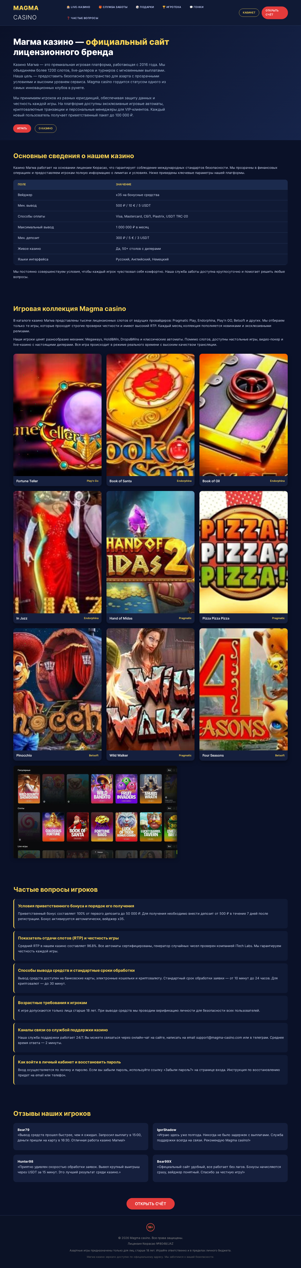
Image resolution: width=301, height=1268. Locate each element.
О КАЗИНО (46, 128)
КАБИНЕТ (249, 12)
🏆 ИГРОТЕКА (171, 7)
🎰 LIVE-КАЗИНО (78, 7)
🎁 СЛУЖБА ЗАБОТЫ (113, 7)
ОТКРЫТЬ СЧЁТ (272, 12)
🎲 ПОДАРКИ (145, 7)
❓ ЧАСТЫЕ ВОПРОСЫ (82, 18)
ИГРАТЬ (22, 128)
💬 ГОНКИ (197, 7)
